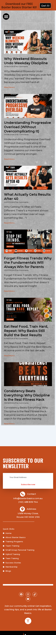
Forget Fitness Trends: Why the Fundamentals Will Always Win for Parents (28, 262)
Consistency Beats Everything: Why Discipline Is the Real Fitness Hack (27, 395)
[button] (6, 16)
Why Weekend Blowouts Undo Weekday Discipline (26, 61)
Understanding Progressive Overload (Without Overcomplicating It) (27, 127)
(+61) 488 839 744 (28, 502)
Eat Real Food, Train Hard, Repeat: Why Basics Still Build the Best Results (26, 331)
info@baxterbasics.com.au (28, 498)
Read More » (9, 87)
